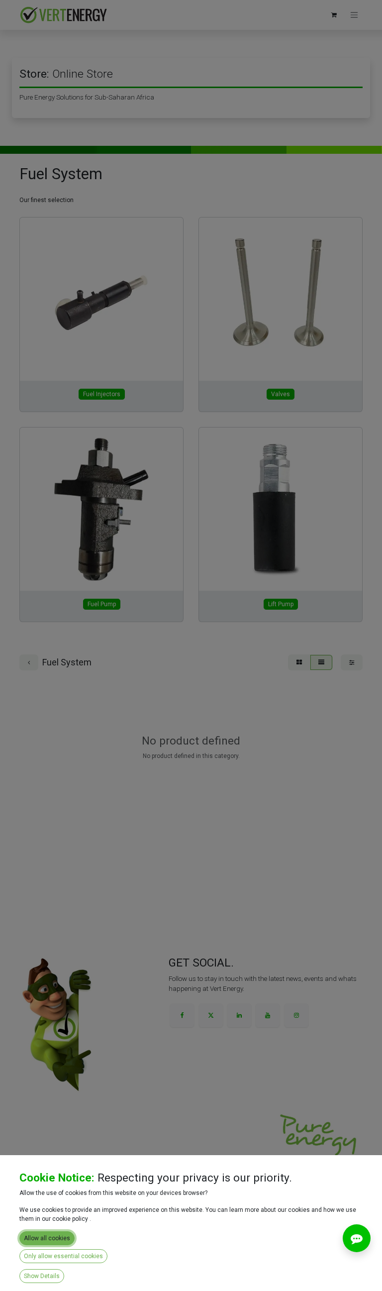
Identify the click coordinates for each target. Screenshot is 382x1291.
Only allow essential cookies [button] (63, 1256)
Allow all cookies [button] (47, 1238)
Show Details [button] (42, 1276)
